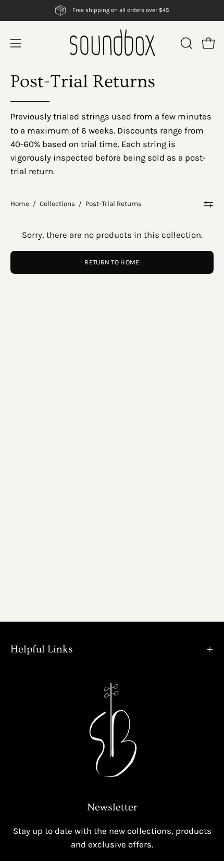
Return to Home (111, 262)
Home (19, 204)
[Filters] (208, 204)
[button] (185, 43)
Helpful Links (41, 649)
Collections (57, 204)
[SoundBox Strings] (112, 43)
